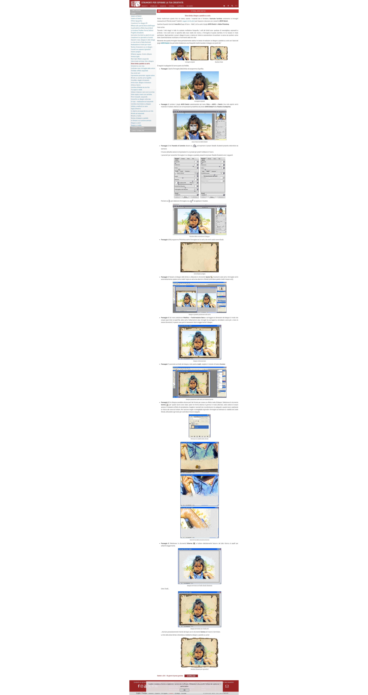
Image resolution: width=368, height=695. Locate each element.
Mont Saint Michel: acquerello (140, 59)
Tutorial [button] (171, 6)
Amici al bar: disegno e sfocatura (141, 83)
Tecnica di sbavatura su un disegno (141, 47)
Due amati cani (135, 73)
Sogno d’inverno (136, 109)
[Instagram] (141, 686)
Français (144, 693)
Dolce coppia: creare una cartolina (141, 94)
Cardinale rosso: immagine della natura (143, 68)
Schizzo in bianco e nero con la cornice (142, 92)
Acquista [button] (163, 6)
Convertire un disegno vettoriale (141, 99)
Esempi (133, 13)
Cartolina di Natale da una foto (140, 87)
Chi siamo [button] (189, 6)
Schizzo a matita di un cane (139, 106)
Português (164, 693)
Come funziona (136, 11)
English (138, 693)
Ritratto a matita (136, 116)
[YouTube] (145, 686)
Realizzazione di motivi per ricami (141, 45)
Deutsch (151, 693)
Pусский (183, 693)
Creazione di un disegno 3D (139, 23)
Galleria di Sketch (136, 16)
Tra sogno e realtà (136, 90)
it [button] (235, 6)
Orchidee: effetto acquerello (139, 71)
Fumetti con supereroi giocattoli (140, 49)
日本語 (177, 693)
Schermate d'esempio (137, 128)
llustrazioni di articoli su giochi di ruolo (142, 35)
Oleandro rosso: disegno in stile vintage (143, 40)
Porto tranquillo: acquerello (139, 97)
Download (153, 6)
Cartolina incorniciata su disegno (141, 104)
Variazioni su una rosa (137, 66)
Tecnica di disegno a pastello (139, 118)
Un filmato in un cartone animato (141, 121)
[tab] (143, 10)
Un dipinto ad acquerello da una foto (142, 111)
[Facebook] (139, 686)
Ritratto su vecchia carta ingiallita (141, 78)
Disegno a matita (136, 125)
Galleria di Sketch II (137, 19)
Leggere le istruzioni (188, 21)
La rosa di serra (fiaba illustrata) (141, 42)
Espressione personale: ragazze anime (143, 75)
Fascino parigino (136, 52)
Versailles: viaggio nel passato (140, 80)
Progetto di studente (137, 33)
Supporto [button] (180, 6)
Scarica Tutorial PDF (137, 131)
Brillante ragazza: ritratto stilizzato (141, 54)
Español (157, 693)
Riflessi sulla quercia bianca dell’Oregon (143, 26)
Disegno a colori (136, 123)
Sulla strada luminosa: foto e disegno (142, 61)
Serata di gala (135, 57)
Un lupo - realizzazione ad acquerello (142, 102)
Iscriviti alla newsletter (227, 682)
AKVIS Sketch (165, 43)
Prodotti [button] (144, 6)
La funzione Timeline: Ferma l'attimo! (142, 30)
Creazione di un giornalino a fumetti (142, 38)
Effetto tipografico (136, 21)
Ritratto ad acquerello (137, 113)
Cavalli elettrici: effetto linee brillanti (142, 28)
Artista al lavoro (136, 85)
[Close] (220, 684)
